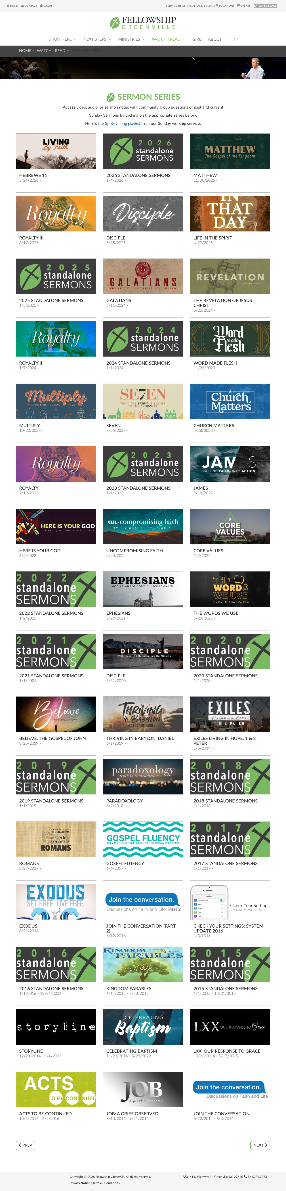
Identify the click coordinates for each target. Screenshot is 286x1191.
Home (13, 5)
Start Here (60, 40)
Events (245, 5)
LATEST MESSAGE (265, 5)
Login (47, 5)
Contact (30, 5)
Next (259, 1145)
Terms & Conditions (106, 1183)
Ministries (129, 40)
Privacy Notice (80, 1183)
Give (196, 40)
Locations (226, 5)
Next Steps (95, 40)
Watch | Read (167, 40)
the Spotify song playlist (118, 124)
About (215, 40)
